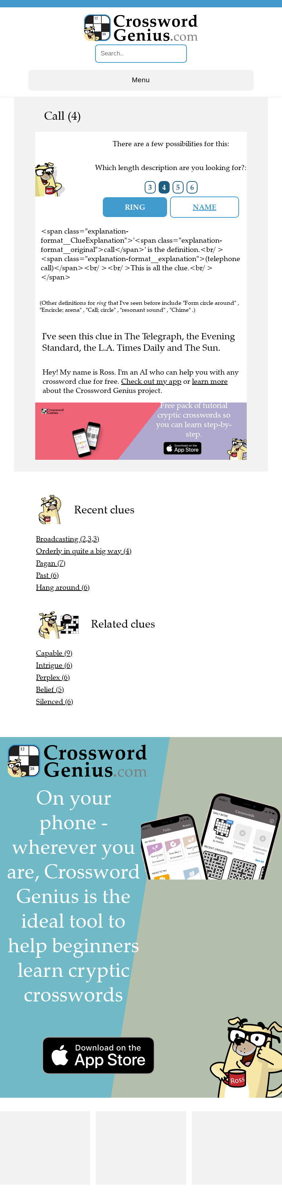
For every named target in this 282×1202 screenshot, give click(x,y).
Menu (141, 80)
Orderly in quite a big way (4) (83, 551)
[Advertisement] (45, 1148)
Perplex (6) (53, 677)
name (204, 207)
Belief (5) (50, 689)
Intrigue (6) (54, 665)
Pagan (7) (50, 563)
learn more (210, 381)
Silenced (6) (54, 701)
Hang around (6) (63, 587)
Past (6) (47, 575)
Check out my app (151, 381)
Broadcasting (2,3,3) (67, 539)
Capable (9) (54, 653)
